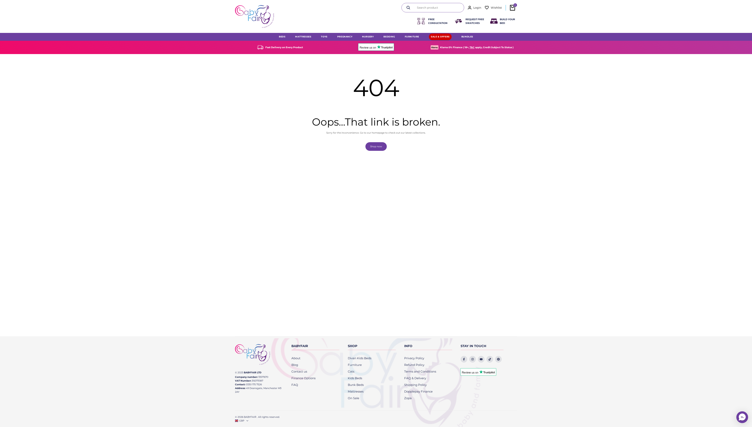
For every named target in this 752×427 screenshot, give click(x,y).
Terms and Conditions (420, 371)
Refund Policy (414, 365)
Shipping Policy (415, 385)
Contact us (299, 371)
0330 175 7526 (254, 384)
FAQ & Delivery (415, 378)
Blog (294, 365)
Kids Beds (355, 378)
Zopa (408, 398)
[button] (742, 417)
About (295, 358)
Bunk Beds (356, 385)
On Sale (353, 398)
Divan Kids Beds (359, 358)
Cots (351, 371)
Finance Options (303, 378)
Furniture (355, 365)
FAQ (294, 385)
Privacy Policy (414, 358)
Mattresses (355, 391)
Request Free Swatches (474, 21)
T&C (472, 47)
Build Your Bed (507, 21)
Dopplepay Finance (418, 391)
